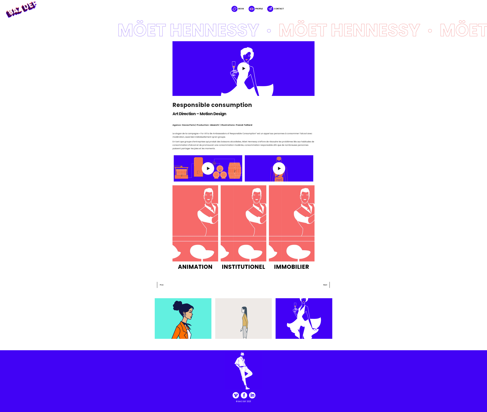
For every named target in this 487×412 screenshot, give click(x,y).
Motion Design (163, 330)
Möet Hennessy (286, 333)
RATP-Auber (163, 333)
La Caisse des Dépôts (229, 333)
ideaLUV (214, 125)
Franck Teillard (244, 125)
